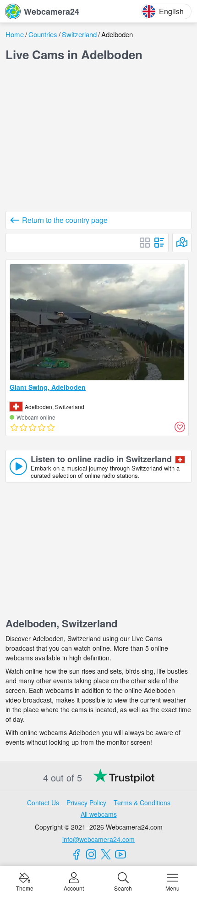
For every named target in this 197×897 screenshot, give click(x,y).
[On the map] (182, 242)
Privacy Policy (86, 802)
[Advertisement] (98, 138)
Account (74, 887)
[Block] (145, 243)
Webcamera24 (51, 11)
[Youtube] (120, 854)
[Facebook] (76, 854)
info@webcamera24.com (98, 839)
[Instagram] (91, 854)
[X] (105, 854)
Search (123, 887)
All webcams (99, 814)
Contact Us (43, 802)
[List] (159, 243)
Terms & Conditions (142, 802)
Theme (24, 887)
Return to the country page (65, 220)
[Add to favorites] (179, 426)
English (171, 11)
